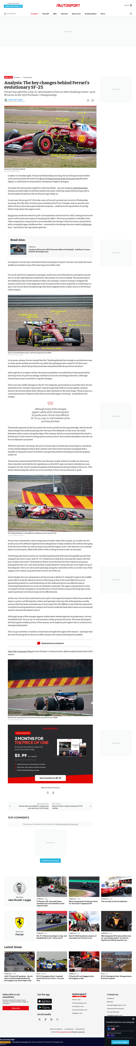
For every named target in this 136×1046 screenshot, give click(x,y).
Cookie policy (69, 1029)
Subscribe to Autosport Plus (20, 651)
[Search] (131, 14)
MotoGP (45, 14)
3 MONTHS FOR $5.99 (13, 6)
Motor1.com (76, 999)
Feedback (110, 998)
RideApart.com (77, 1013)
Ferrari (11, 215)
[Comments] (93, 100)
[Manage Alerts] (53, 793)
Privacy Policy (80, 1029)
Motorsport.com (78, 1006)
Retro (103, 14)
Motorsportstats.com (79, 1010)
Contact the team (113, 1012)
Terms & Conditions (56, 1029)
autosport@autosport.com (116, 1005)
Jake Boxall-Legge (15, 99)
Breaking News (91, 14)
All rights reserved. (78, 1032)
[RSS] (57, 1019)
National (64, 14)
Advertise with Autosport (115, 1008)
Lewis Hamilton (80, 188)
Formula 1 (34, 14)
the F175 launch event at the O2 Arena (57, 179)
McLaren (87, 224)
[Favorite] (88, 100)
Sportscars (76, 14)
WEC (55, 14)
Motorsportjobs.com (79, 1003)
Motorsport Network (63, 1032)
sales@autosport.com (114, 1015)
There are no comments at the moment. (50, 824)
